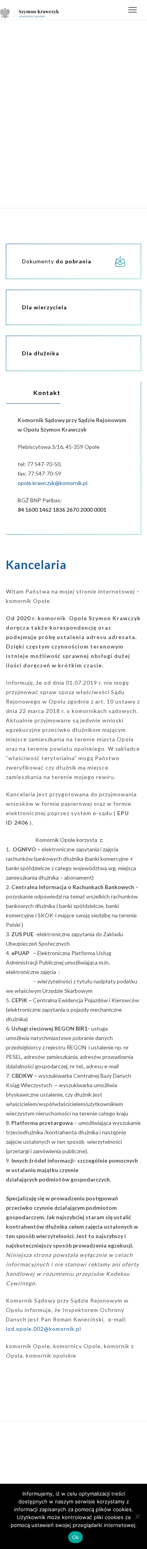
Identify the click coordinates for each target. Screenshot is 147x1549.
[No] (137, 1516)
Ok (75, 1537)
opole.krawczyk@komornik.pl (52, 483)
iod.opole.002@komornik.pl (43, 1328)
